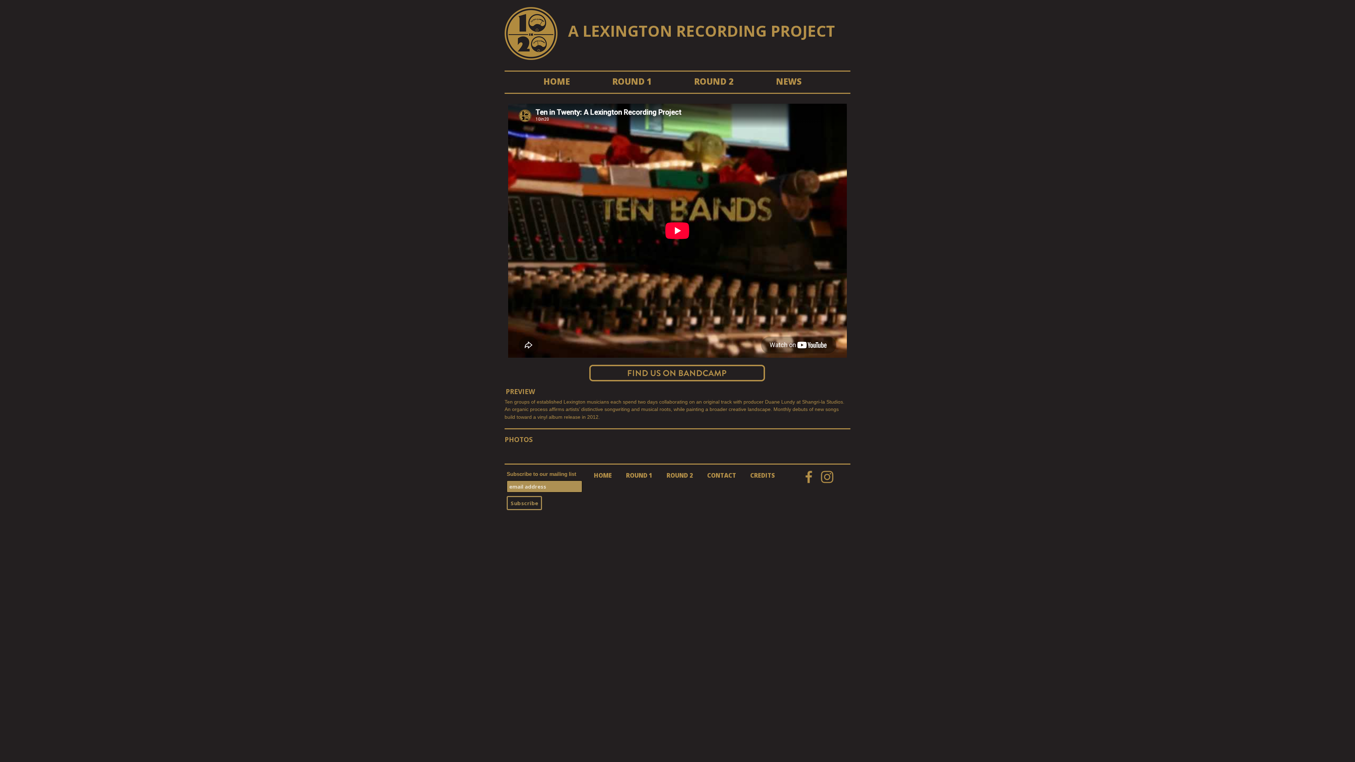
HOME (556, 81)
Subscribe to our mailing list (541, 474)
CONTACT (721, 475)
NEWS (789, 81)
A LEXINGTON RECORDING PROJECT (701, 30)
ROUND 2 (714, 81)
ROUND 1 (632, 81)
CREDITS (762, 475)
